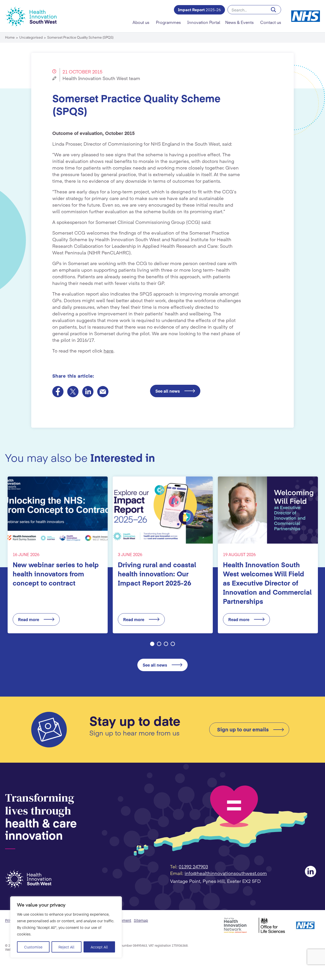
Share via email (102, 391)
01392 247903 (193, 866)
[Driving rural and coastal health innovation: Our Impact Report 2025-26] (163, 510)
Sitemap (141, 920)
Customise (33, 946)
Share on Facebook (57, 391)
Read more (28, 619)
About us (141, 22)
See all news (167, 391)
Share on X (72, 391)
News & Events (239, 22)
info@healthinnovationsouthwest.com (226, 873)
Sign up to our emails (243, 729)
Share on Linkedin (87, 391)
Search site (254, 9)
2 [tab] (159, 644)
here (108, 350)
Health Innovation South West (34, 17)
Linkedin (310, 871)
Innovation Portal (203, 22)
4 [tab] (173, 644)
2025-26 (199, 9)
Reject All (66, 946)
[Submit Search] (273, 9)
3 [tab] (166, 644)
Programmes (168, 22)
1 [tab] (152, 644)
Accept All (99, 946)
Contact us (270, 22)
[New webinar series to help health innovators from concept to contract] (58, 510)
